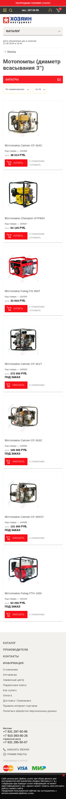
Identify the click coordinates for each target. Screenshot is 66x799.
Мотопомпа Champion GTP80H (25, 218)
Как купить (10, 690)
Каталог (9, 643)
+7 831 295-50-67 (15, 742)
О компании (10, 669)
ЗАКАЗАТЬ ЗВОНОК (18, 749)
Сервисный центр (13, 680)
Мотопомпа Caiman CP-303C (23, 440)
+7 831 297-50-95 (15, 731)
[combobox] (17, 89)
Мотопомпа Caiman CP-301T (23, 363)
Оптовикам (10, 674)
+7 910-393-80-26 (15, 735)
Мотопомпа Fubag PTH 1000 (23, 593)
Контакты (11, 656)
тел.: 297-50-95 (30, 10)
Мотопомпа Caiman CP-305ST (24, 516)
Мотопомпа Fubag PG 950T (22, 291)
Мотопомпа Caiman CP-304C (23, 145)
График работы (17, 754)
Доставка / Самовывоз (17, 700)
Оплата (7, 695)
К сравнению (37, 161)
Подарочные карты (14, 685)
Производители (15, 649)
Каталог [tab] (13, 31)
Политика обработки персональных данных (30, 711)
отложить (35, 165)
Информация (13, 663)
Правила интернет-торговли (20, 706)
